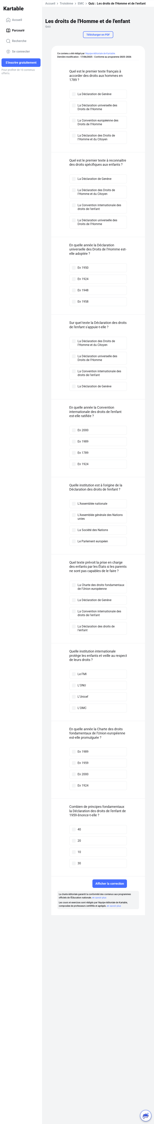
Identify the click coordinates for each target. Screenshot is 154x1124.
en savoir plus (99, 897)
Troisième (66, 3)
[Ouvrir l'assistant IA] (145, 1115)
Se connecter (21, 51)
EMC (81, 3)
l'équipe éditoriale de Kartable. (100, 53)
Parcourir (18, 30)
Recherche (19, 41)
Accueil (17, 20)
